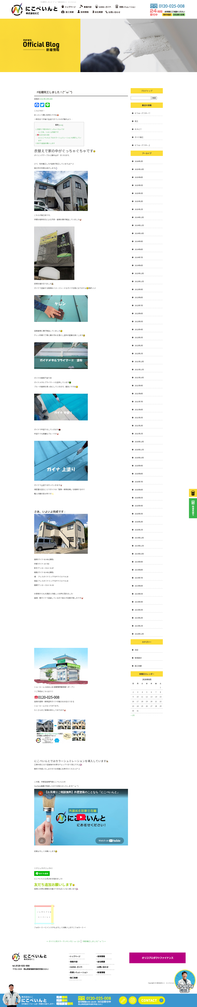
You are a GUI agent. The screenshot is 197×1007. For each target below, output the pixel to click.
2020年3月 (139, 513)
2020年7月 (139, 481)
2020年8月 (139, 473)
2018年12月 (139, 634)
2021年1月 (139, 433)
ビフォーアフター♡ (142, 113)
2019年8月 (139, 569)
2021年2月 (139, 425)
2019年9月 (139, 561)
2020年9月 (139, 465)
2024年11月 (139, 225)
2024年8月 (139, 249)
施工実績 (68, 12)
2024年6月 (139, 265)
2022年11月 (139, 281)
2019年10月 (139, 553)
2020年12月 (139, 441)
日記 (136, 650)
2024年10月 (139, 233)
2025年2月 (139, 201)
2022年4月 (139, 329)
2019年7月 (139, 577)
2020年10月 (139, 457)
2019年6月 (139, 585)
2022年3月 (139, 337)
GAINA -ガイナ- (103, 6)
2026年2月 (139, 161)
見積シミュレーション (125, 6)
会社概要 (98, 12)
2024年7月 (139, 257)
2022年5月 (139, 321)
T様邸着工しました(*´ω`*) (94, 941)
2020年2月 (139, 521)
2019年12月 (139, 537)
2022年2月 (139, 345)
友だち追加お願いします (45, 143)
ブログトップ (146, 90)
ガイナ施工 (139, 137)
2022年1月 (139, 353)
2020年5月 (139, 497)
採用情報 (84, 12)
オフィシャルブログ (103, 971)
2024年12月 (139, 217)
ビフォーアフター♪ (142, 145)
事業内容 (85, 6)
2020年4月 (139, 505)
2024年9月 (139, 241)
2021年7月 (139, 401)
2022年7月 (139, 305)
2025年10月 (139, 169)
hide (60, 125)
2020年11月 (139, 449)
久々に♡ (138, 129)
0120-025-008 (42, 135)
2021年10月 (139, 377)
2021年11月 (139, 369)
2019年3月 (139, 609)
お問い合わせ (114, 12)
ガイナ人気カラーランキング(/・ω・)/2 (63, 941)
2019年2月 (139, 618)
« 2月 (133, 715)
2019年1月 (139, 626)
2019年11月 (139, 545)
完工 (136, 121)
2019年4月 (139, 601)
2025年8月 (139, 177)
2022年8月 (139, 297)
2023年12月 (139, 273)
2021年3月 (139, 417)
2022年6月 (139, 313)
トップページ (68, 6)
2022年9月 (139, 289)
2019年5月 (139, 593)
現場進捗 (138, 658)
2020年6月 (139, 489)
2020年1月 (139, 529)
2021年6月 (139, 409)
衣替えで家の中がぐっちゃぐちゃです (50, 129)
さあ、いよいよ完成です (48, 132)
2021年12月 (139, 361)
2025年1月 (139, 209)
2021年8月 (139, 393)
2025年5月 (139, 185)
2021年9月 (139, 385)
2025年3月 (139, 193)
